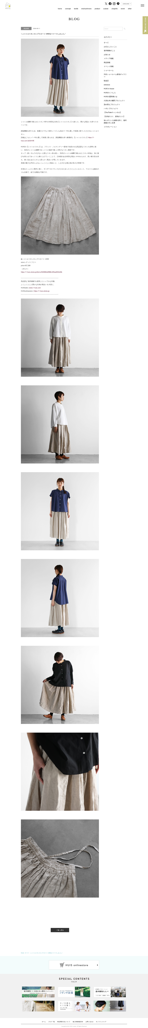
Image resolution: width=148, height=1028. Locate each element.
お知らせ (107, 54)
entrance (107, 84)
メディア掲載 (109, 58)
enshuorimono (86, 8)
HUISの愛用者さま (110, 96)
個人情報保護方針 (78, 1021)
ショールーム (109, 70)
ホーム (44, 1021)
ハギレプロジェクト (111, 108)
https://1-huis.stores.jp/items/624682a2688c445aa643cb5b (41, 272)
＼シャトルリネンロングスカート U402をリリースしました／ (46, 953)
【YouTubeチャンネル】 (112, 112)
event (123, 8)
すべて (106, 42)
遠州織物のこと (109, 50)
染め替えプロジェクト (112, 104)
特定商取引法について (63, 1021)
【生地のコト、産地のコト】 (114, 116)
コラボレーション (110, 126)
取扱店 (106, 80)
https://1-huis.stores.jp (41, 291)
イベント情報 (109, 66)
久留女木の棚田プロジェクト (114, 100)
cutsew (105, 8)
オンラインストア (101, 1021)
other (130, 8)
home (60, 8)
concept (68, 8)
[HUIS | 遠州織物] (8, 4)
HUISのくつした (110, 92)
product (97, 8)
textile (76, 8)
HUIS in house (109, 88)
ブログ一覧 (51, 1021)
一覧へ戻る (60, 930)
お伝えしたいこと (110, 46)
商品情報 (107, 62)
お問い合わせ (89, 1021)
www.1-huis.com (35, 287)
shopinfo (115, 8)
